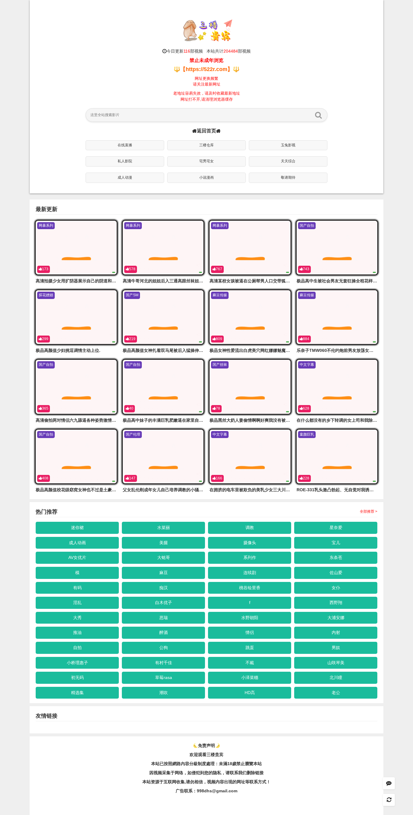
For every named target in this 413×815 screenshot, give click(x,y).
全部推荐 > (368, 511)
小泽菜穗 (249, 677)
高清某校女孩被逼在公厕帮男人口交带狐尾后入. (255, 280)
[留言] (389, 783)
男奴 (336, 647)
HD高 (250, 692)
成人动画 (77, 542)
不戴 (250, 662)
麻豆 (163, 572)
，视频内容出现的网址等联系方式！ (237, 781)
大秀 (77, 617)
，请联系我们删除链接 (242, 772)
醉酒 (163, 632)
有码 (77, 587)
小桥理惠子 (77, 662)
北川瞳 (336, 677)
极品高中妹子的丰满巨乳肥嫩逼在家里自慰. (163, 420)
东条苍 (336, 557)
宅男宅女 (206, 161)
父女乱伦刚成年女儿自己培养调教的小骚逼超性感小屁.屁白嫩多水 (185, 489)
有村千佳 (163, 662)
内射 (336, 632)
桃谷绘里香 (249, 587)
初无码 (77, 677)
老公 (336, 692)
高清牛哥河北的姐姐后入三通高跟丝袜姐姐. (163, 280)
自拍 (77, 647)
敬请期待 (288, 177)
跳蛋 (250, 647)
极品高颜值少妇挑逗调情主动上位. (68, 350)
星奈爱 (336, 527)
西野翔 (336, 602)
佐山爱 (336, 572)
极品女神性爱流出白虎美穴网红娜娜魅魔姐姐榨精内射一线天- (267, 350)
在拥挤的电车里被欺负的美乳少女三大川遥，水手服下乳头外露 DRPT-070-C (282, 489)
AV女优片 (77, 557)
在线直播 (125, 145)
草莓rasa (163, 677)
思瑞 (163, 617)
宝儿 (336, 542)
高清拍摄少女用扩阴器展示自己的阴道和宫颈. (79, 280)
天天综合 (288, 161)
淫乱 (77, 602)
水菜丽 (163, 527)
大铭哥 (163, 557)
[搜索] (318, 115)
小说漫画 (206, 177)
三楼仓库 (206, 145)
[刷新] (389, 800)
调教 (250, 527)
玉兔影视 (288, 145)
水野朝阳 (249, 617)
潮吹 (163, 692)
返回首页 (206, 130)
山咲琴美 (335, 662)
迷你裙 (77, 527)
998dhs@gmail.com (217, 790)
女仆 (336, 587)
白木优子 (163, 602)
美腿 (163, 542)
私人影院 (125, 161)
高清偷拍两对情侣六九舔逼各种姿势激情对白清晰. (83, 420)
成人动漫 (125, 177)
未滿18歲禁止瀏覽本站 (240, 763)
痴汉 (163, 587)
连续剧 (249, 572)
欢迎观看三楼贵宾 (206, 754)
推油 (77, 632)
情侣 (250, 632)
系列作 (249, 557)
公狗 (163, 647)
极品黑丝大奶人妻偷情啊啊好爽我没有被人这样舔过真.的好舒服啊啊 (274, 420)
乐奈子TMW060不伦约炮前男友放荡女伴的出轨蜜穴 (346, 350)
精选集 (77, 692)
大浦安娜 (335, 617)
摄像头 (249, 542)
